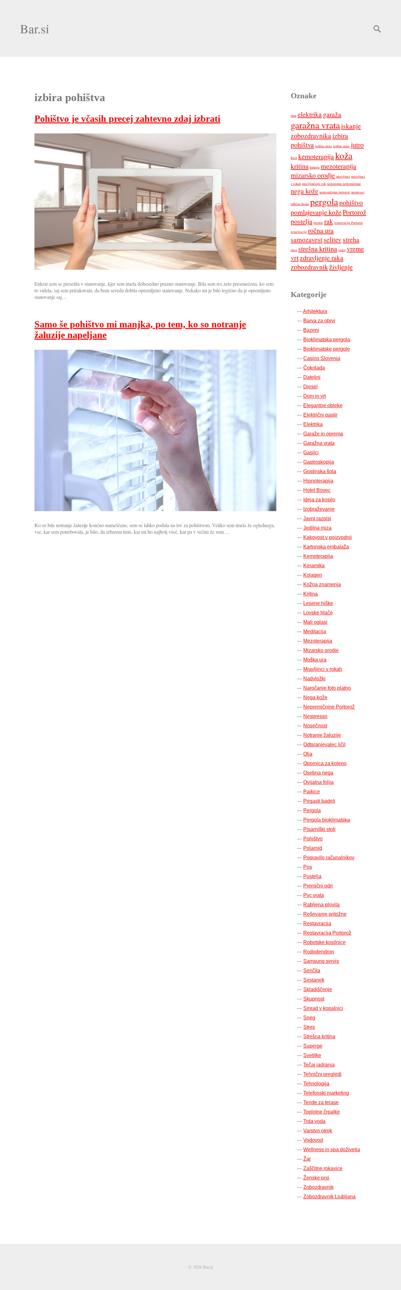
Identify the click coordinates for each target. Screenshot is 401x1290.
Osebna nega (318, 772)
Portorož (354, 212)
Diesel (310, 386)
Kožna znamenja (322, 584)
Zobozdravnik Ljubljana (329, 1196)
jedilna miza (323, 146)
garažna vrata (315, 125)
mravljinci (343, 176)
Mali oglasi (315, 622)
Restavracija (317, 923)
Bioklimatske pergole (326, 349)
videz (342, 250)
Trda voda (314, 1121)
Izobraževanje (319, 509)
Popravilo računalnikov (328, 857)
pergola (324, 201)
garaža (332, 114)
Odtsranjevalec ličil (324, 744)
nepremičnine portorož (335, 192)
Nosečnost (315, 725)
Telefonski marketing (326, 1093)
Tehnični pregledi (322, 1074)
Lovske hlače (318, 612)
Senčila (311, 970)
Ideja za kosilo (319, 499)
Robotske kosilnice (324, 942)
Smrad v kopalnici (323, 1008)
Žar (307, 1159)
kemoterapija (316, 156)
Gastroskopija (318, 462)
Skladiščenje (317, 989)
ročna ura (321, 230)
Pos (307, 867)
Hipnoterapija (318, 480)
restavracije (299, 231)
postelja (301, 221)
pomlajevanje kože (316, 212)
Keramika (314, 565)
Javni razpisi (317, 518)
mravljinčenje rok (314, 183)
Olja (307, 754)
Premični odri (318, 885)
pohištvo (351, 202)
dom (293, 115)
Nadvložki (314, 678)
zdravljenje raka (321, 257)
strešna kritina (317, 248)
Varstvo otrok (317, 1130)
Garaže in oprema (323, 433)
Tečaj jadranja (319, 1064)
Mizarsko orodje (321, 650)
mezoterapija (338, 165)
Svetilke (312, 1055)
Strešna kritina (319, 1036)
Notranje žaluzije (322, 735)
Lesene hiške (318, 603)
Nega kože (315, 697)
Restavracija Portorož (327, 933)
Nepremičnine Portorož (329, 707)
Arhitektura (315, 311)
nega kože (304, 190)
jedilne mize (341, 146)
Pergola (312, 810)
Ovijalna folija (318, 782)
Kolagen (312, 575)
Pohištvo (313, 838)
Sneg (309, 1017)
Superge (312, 1046)
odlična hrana (300, 204)
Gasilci (311, 452)
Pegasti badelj (319, 801)
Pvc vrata (313, 895)
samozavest (306, 239)
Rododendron (318, 951)
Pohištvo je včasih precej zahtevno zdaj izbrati (127, 118)
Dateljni (311, 377)
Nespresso (315, 716)
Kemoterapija (318, 556)
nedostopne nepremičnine (344, 183)
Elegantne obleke (322, 405)
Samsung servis (321, 961)
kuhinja (315, 167)
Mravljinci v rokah (322, 669)
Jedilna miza (317, 528)
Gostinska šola (319, 471)
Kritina (310, 593)
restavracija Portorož (348, 222)
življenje (341, 266)
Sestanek (313, 980)
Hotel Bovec (317, 490)
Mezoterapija (317, 641)
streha (351, 239)
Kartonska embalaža (326, 546)
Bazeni (311, 330)
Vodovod (313, 1140)
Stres (309, 1027)
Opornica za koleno (324, 763)
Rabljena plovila (321, 904)
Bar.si (34, 28)
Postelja (312, 876)
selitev (332, 239)
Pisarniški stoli (319, 829)
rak (328, 221)
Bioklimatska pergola (326, 339)
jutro (357, 144)
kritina (300, 165)
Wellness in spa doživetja (331, 1149)
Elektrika (313, 424)
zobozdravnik (309, 266)
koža (343, 155)
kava (294, 157)
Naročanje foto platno (327, 688)
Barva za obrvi (319, 320)
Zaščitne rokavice (322, 1168)
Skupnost (313, 998)
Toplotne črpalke (321, 1112)
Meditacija (314, 631)
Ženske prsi (316, 1177)
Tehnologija (316, 1083)
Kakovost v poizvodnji (327, 537)
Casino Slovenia (321, 358)
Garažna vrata (319, 443)
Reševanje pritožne (324, 914)
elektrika (310, 114)
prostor (318, 222)
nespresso (357, 192)
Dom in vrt (314, 396)
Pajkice (311, 791)
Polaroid (312, 848)
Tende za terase (321, 1102)
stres (294, 250)
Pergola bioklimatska (326, 820)
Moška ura (314, 659)
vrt (295, 257)
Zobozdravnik (318, 1187)
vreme (355, 248)
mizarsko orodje (313, 175)
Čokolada (314, 367)
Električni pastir (320, 415)
